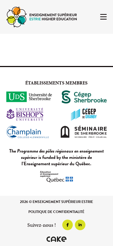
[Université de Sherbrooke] (29, 96)
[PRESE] (41, 16)
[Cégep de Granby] (84, 114)
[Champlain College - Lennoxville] (29, 131)
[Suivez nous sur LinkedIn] (80, 225)
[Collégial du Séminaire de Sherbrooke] (84, 131)
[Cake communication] (56, 239)
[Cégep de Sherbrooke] (84, 96)
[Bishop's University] (29, 114)
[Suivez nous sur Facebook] (67, 225)
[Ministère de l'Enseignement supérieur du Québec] (56, 176)
